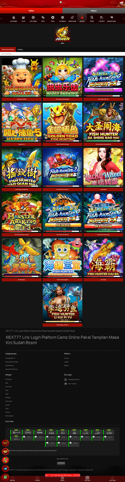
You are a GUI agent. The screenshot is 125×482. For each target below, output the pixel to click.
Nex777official (72, 384)
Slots (23, 21)
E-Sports (101, 21)
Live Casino (33, 21)
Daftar (31, 10)
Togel (53, 21)
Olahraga (62, 21)
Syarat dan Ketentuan (11, 369)
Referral (66, 365)
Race (43, 21)
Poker (92, 21)
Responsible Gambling (11, 362)
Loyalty (66, 362)
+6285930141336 (73, 379)
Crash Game (72, 21)
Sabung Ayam (111, 21)
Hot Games (13, 21)
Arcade (82, 21)
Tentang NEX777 (10, 358)
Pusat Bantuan (9, 365)
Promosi (66, 358)
